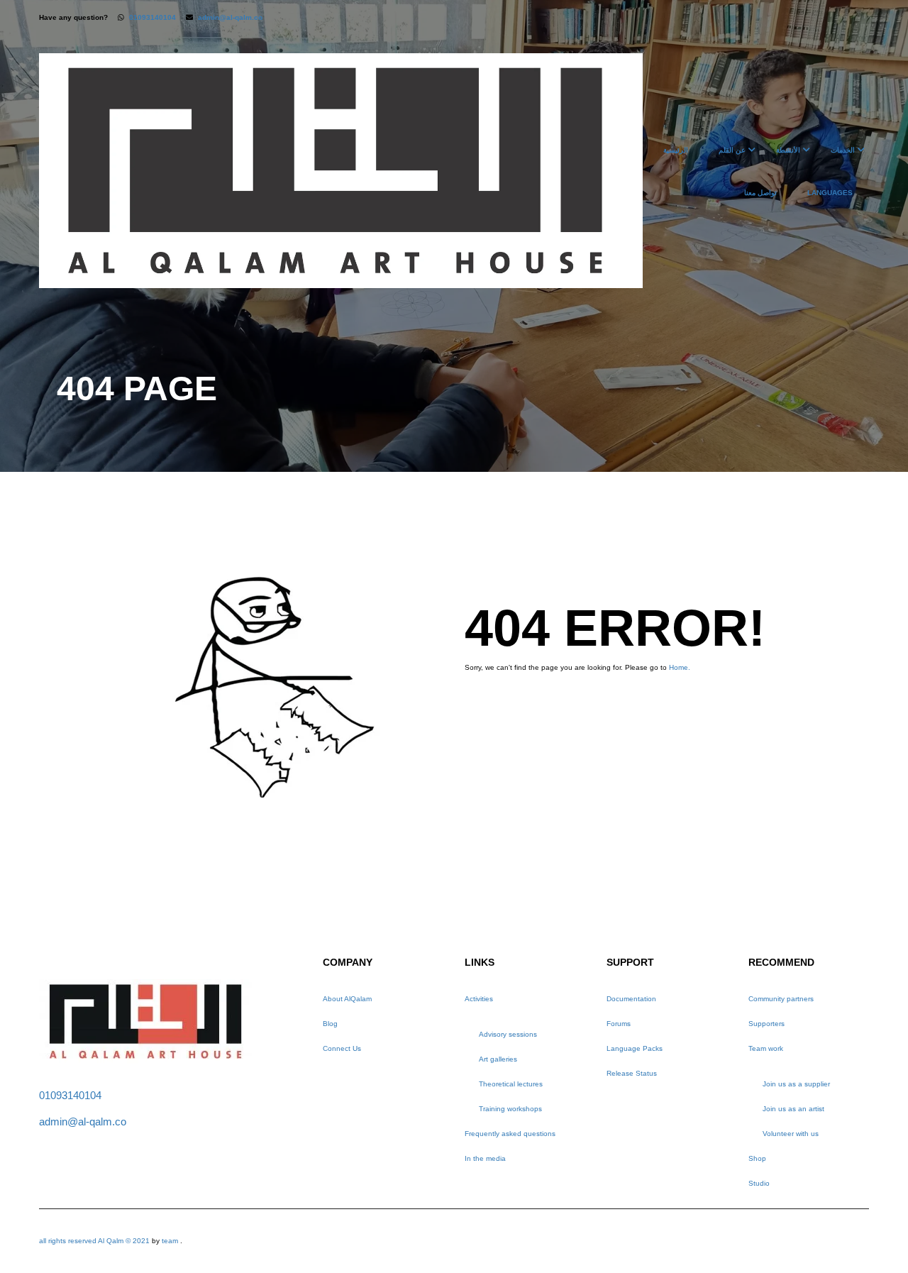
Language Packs (635, 1048)
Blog (330, 1023)
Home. (679, 667)
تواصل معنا (760, 193)
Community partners (781, 999)
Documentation (631, 999)
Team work (765, 1048)
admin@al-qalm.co (230, 17)
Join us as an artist (793, 1109)
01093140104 (152, 17)
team (170, 1241)
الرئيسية (675, 150)
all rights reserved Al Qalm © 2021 (95, 1241)
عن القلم (732, 150)
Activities (479, 999)
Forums (619, 1023)
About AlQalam (347, 999)
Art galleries (498, 1059)
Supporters (766, 1023)
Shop (757, 1158)
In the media (485, 1158)
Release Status (632, 1073)
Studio (759, 1183)
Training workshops (510, 1109)
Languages (830, 193)
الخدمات (843, 150)
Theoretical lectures (511, 1084)
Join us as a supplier (796, 1084)
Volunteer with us (791, 1133)
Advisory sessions (508, 1034)
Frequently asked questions (510, 1133)
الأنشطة (788, 150)
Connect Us (342, 1048)
